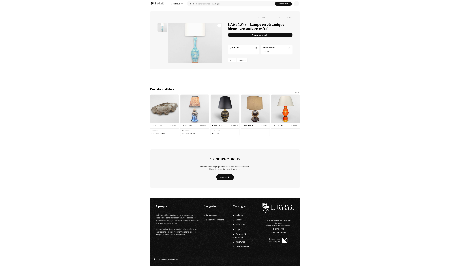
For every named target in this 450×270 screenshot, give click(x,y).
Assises (239, 219)
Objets (239, 229)
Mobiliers (239, 215)
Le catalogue (212, 215)
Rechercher (283, 4)
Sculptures (240, 242)
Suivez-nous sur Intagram (274, 240)
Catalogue (175, 3)
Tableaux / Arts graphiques (241, 235)
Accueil (260, 18)
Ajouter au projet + (260, 35)
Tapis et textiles (242, 246)
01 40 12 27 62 (278, 229)
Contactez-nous (278, 232)
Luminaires (275, 18)
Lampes (282, 18)
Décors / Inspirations (215, 219)
